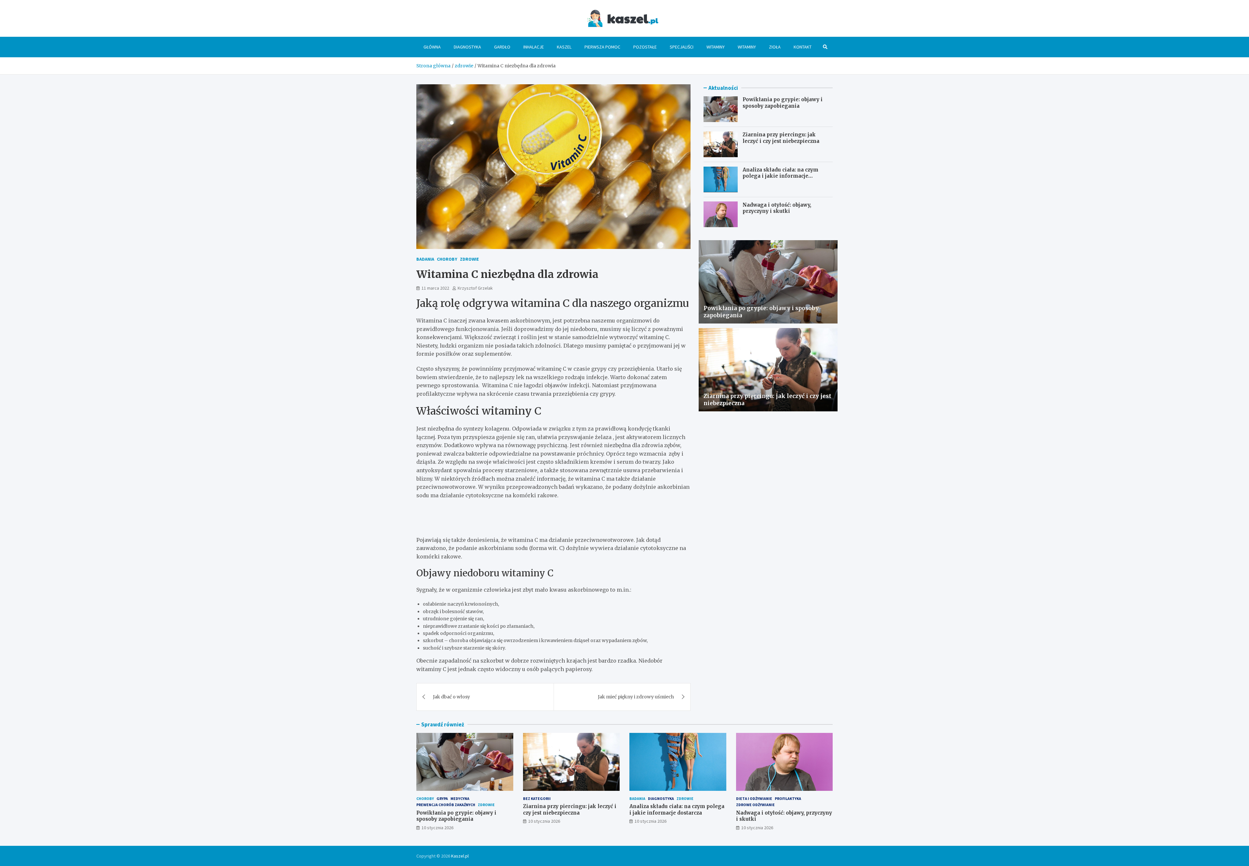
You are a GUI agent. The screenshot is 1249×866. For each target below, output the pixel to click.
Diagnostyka (467, 47)
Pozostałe (645, 47)
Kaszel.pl (460, 856)
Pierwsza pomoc (602, 47)
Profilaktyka (788, 798)
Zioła (775, 47)
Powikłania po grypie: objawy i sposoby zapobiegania (783, 102)
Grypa (442, 798)
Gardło (502, 47)
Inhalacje (533, 47)
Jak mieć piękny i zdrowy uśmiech (636, 697)
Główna (432, 47)
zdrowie (469, 259)
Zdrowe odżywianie (755, 804)
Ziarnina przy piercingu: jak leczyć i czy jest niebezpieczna (781, 137)
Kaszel (564, 47)
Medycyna (459, 798)
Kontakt (803, 47)
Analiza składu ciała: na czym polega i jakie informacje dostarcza (780, 176)
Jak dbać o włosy (451, 697)
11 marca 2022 (435, 288)
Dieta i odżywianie (754, 798)
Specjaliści (681, 47)
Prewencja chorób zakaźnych (445, 804)
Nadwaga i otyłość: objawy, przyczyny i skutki (777, 207)
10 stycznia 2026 (437, 828)
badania (425, 259)
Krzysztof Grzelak (475, 288)
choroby (447, 259)
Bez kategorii (537, 798)
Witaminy (715, 47)
